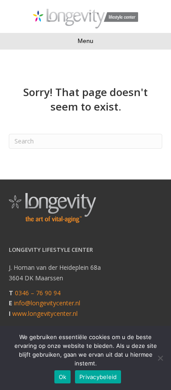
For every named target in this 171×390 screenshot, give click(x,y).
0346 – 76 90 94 (38, 293)
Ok (63, 376)
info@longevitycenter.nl (47, 303)
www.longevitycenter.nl (45, 313)
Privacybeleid (98, 376)
